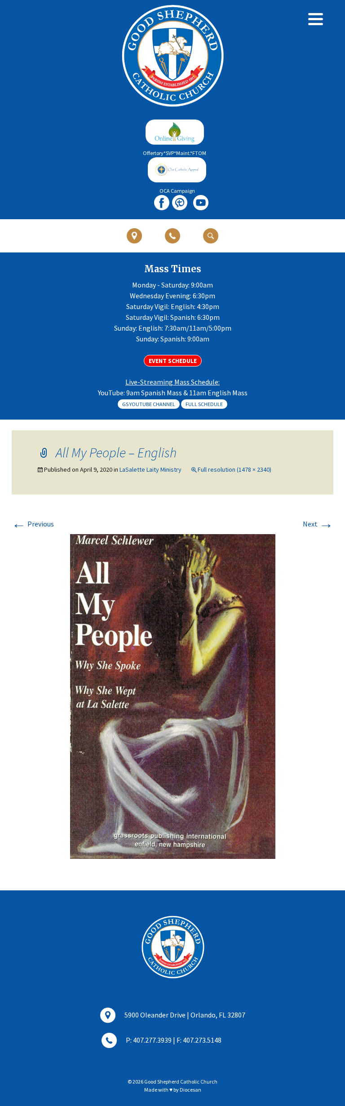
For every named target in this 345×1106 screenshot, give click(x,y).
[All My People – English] (172, 695)
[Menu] (315, 19)
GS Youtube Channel (148, 404)
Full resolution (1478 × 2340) (234, 469)
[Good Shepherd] (172, 55)
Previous (33, 523)
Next (318, 523)
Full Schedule (204, 404)
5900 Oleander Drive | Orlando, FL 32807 (184, 1014)
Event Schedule (173, 361)
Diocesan (190, 1089)
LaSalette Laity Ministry (150, 469)
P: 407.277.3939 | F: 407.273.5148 (173, 1039)
